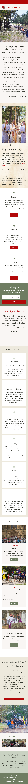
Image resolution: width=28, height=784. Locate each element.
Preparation (14, 587)
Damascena (20, 781)
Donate (14, 548)
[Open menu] (25, 7)
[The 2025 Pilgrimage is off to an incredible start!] (14, 743)
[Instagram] (9, 775)
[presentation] (14, 534)
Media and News (14, 545)
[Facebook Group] (14, 775)
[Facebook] (12, 775)
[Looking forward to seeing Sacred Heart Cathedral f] (22, 743)
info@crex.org (8, 781)
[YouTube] (16, 775)
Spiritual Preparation (14, 633)
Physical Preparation (14, 590)
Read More (14, 559)
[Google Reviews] (19, 775)
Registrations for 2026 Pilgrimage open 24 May (13, 2)
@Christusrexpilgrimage (14, 736)
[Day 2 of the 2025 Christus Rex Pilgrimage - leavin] (6, 743)
